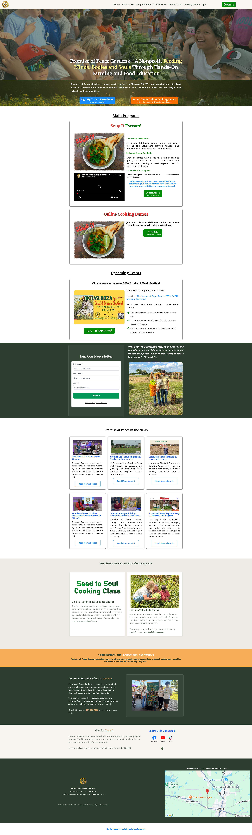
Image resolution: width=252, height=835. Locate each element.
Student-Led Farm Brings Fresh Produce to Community (125, 458)
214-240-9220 (92, 710)
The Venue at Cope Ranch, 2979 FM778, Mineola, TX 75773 (152, 297)
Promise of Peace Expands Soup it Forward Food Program (164, 514)
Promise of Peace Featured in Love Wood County (163, 458)
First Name (77, 364)
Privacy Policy (90, 403)
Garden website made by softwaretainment (126, 829)
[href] (207, 793)
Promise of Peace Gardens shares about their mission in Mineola (86, 515)
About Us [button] (174, 4)
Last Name (77, 374)
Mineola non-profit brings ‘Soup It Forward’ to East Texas (125, 514)
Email (76, 383)
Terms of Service (101, 403)
